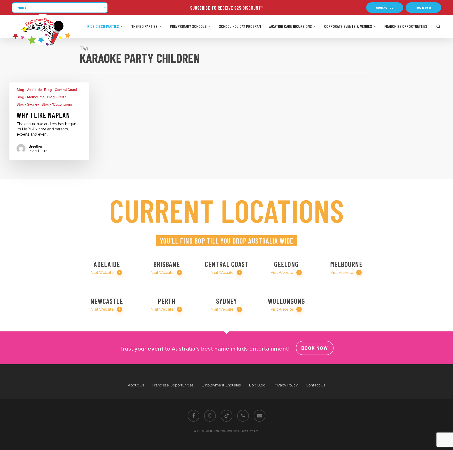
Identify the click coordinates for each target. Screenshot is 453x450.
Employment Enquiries (221, 385)
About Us (136, 385)
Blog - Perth (56, 97)
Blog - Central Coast (60, 90)
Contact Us (315, 385)
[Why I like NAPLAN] (49, 121)
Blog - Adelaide (29, 90)
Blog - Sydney (28, 104)
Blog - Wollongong (57, 104)
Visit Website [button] (102, 272)
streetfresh (37, 146)
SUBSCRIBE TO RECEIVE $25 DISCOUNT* (226, 8)
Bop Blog (257, 385)
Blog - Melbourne (31, 97)
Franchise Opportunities (172, 385)
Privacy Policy (285, 385)
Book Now (314, 348)
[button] (384, 7)
